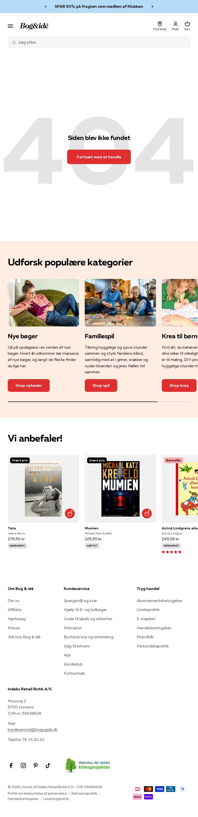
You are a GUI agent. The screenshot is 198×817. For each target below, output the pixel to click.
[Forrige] (45, 6)
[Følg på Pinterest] (35, 765)
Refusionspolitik (84, 793)
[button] (171, 551)
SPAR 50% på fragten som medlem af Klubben (99, 6)
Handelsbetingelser (154, 627)
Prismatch (73, 627)
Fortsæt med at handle (99, 156)
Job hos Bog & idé (24, 636)
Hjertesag (17, 618)
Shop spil (100, 385)
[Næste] (152, 6)
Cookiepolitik (148, 609)
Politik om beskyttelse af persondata (37, 793)
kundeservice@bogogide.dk (32, 729)
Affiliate (14, 609)
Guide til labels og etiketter (88, 618)
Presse (14, 627)
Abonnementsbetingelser (159, 600)
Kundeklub (73, 664)
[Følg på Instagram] (23, 765)
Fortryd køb (74, 673)
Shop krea (179, 385)
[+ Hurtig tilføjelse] (69, 513)
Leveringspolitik (56, 798)
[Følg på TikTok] (48, 765)
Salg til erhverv (77, 646)
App (67, 654)
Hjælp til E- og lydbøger (85, 609)
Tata (12, 528)
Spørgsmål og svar (80, 600)
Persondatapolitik (153, 646)
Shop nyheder (28, 385)
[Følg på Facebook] (11, 765)
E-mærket (146, 618)
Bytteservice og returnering (88, 636)
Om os (14, 600)
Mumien (92, 528)
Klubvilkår (145, 636)
